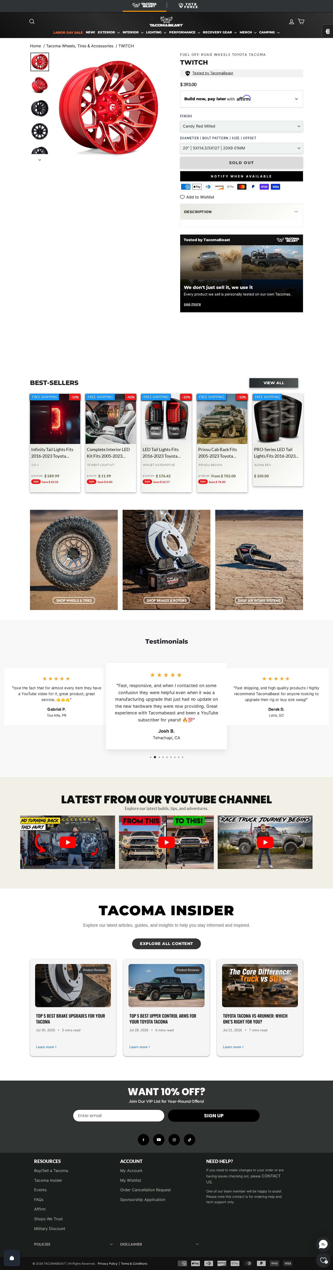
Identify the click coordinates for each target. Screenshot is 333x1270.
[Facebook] (143, 1139)
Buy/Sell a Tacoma (51, 1170)
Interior (131, 32)
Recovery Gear (218, 32)
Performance (182, 32)
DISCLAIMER (131, 1244)
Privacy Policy (108, 1263)
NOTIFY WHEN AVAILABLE (241, 176)
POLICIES (42, 1244)
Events (40, 1189)
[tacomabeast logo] (166, 21)
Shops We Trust (48, 1218)
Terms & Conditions (134, 1263)
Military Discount (49, 1228)
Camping (267, 32)
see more (192, 304)
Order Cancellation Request (145, 1189)
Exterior (107, 32)
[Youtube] (159, 1139)
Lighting (154, 32)
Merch (246, 32)
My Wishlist (130, 1180)
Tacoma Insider (48, 1180)
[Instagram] (174, 1139)
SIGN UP (214, 1115)
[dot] (166, 863)
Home (35, 45)
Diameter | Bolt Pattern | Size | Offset (218, 138)
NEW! (90, 32)
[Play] (67, 842)
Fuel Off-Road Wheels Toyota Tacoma (223, 55)
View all (274, 382)
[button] (241, 212)
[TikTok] (189, 1139)
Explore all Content (166, 943)
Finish (186, 116)
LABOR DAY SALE (68, 32)
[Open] (12, 1258)
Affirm (40, 1209)
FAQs (38, 1199)
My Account (131, 1170)
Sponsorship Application (142, 1199)
